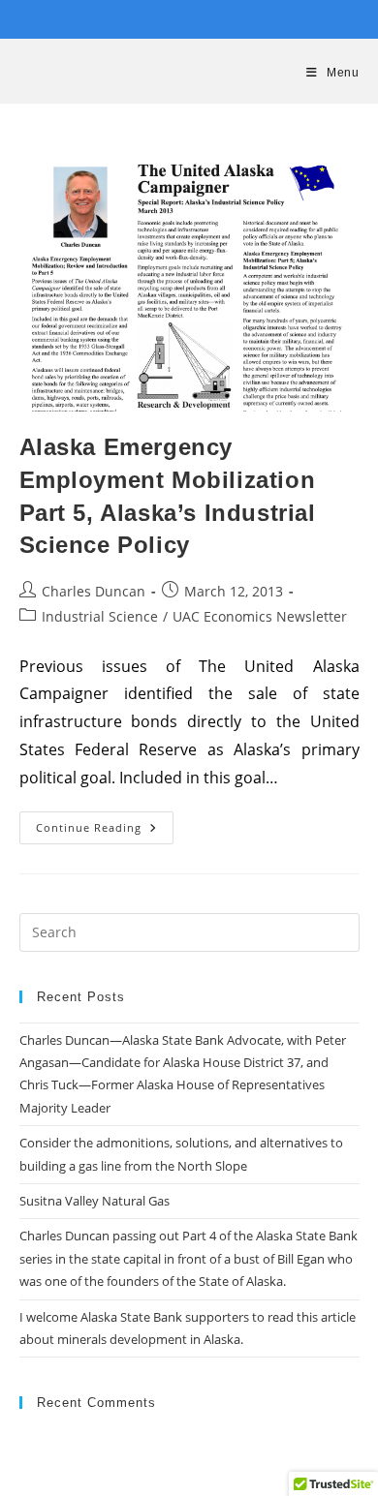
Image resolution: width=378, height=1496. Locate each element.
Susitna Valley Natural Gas (94, 1200)
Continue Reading (104, 831)
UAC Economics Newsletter (260, 616)
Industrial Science (100, 616)
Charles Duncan (93, 591)
